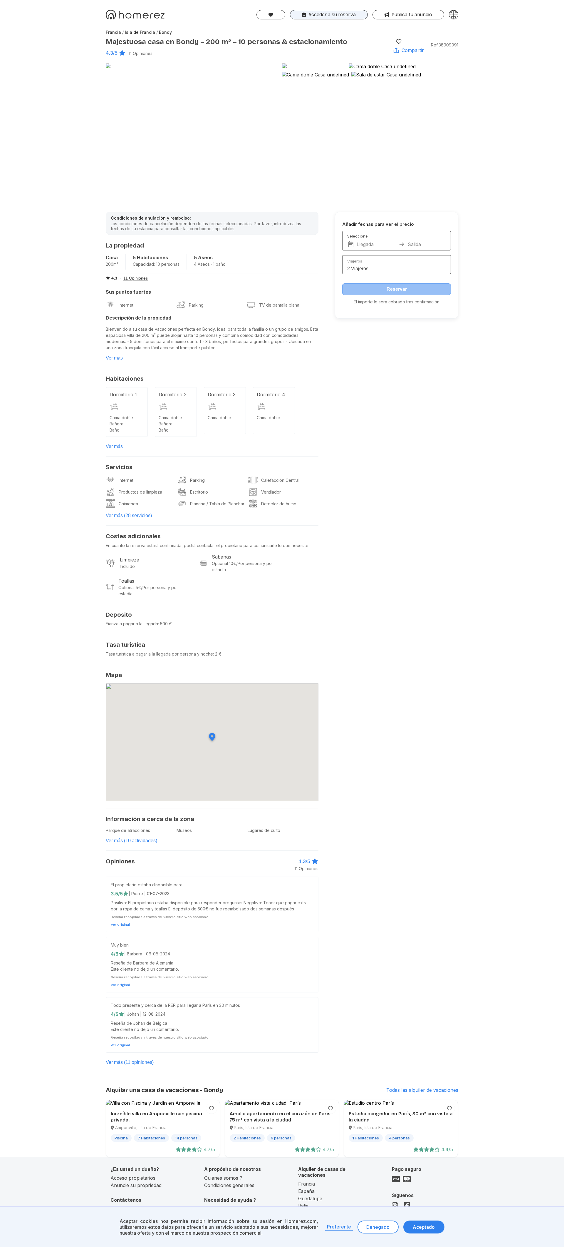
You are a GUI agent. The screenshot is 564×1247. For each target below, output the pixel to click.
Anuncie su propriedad (136, 1185)
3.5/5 (117, 894)
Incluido (127, 566)
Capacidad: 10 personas (156, 264)
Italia (303, 1206)
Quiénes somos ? (223, 1178)
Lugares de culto (264, 830)
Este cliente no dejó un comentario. (145, 969)
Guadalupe (310, 1198)
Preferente (339, 1227)
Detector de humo (278, 503)
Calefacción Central (280, 480)
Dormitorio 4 (271, 394)
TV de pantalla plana (279, 304)
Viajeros (354, 261)
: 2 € (217, 653)
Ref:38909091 (444, 44)
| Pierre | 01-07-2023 (149, 893)
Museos (184, 830)
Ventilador (271, 491)
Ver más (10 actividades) (131, 840)
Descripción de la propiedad (138, 318)
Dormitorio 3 (222, 394)
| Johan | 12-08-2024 (144, 1014)
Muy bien (120, 944)
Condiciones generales (229, 1185)
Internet (126, 304)
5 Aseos (203, 257)
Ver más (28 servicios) (129, 515)
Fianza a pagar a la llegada (132, 623)
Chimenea (128, 503)
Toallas (126, 581)
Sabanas (221, 557)
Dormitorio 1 (123, 394)
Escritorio (199, 491)
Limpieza (129, 560)
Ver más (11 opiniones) (130, 1062)
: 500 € (165, 623)
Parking (196, 304)
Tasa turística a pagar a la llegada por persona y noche (159, 653)
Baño (115, 429)
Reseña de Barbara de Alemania (142, 962)
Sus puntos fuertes (128, 292)
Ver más (114, 357)
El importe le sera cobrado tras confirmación (396, 301)
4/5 (114, 954)
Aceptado (424, 1227)
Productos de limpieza (140, 491)
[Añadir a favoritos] (398, 41)
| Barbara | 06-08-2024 (147, 953)
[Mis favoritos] (270, 14)
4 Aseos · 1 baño (210, 264)
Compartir (413, 50)
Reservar (397, 289)
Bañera (116, 423)
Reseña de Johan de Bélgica (139, 1023)
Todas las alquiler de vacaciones (422, 1090)
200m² (112, 264)
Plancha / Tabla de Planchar (217, 503)
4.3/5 (112, 53)
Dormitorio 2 (173, 394)
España (306, 1191)
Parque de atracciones (128, 830)
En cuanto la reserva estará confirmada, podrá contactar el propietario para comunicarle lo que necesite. (207, 545)
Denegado (378, 1227)
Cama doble (121, 417)
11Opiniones (140, 53)
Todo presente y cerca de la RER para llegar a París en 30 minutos (175, 1005)
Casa (112, 257)
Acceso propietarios (132, 1178)
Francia (306, 1184)
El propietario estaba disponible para (146, 884)
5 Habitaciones (150, 257)
